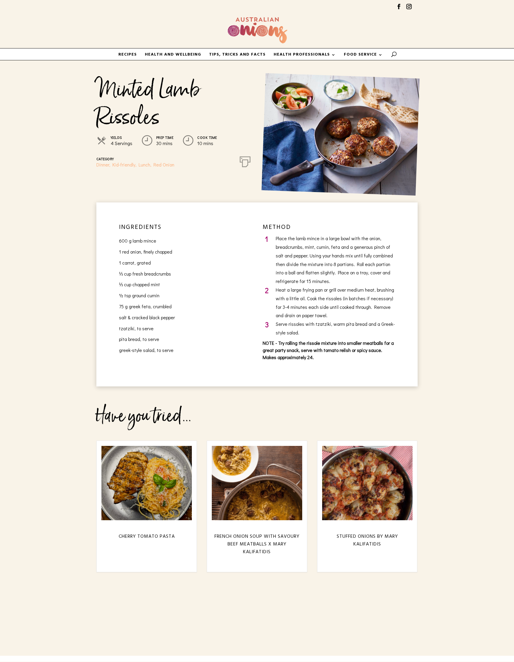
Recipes (127, 55)
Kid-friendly (123, 164)
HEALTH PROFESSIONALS (302, 55)
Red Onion (163, 164)
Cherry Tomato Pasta (147, 536)
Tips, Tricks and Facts (237, 55)
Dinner (102, 164)
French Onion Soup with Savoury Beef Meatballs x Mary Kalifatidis (257, 544)
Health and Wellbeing (173, 55)
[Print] (245, 160)
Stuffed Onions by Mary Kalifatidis (367, 540)
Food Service (360, 55)
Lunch (144, 164)
